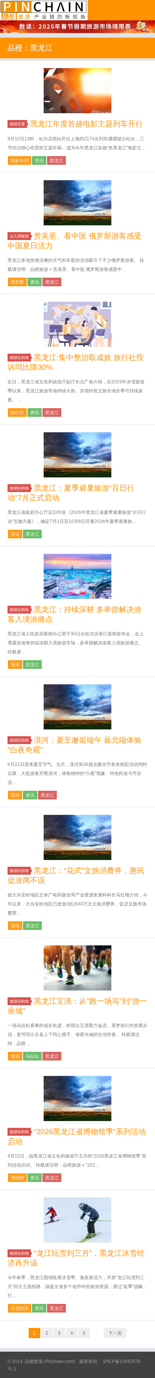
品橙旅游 (44, 10)
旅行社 (17, 412)
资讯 (39, 160)
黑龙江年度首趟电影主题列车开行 (86, 124)
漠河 (15, 795)
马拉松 (32, 1056)
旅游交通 (17, 124)
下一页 (115, 1333)
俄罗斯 (17, 282)
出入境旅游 (19, 236)
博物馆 (17, 1177)
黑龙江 (56, 160)
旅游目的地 (19, 358)
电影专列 (20, 160)
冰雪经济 (20, 1308)
